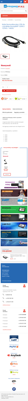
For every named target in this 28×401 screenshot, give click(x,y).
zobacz (7, 174)
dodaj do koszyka (10, 90)
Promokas (14, 6)
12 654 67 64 (9, 295)
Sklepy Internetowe (5, 396)
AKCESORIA (10, 20)
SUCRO (7, 398)
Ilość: (3, 87)
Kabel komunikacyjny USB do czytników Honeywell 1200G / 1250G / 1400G (17, 256)
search (26, 10)
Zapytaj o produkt (19, 112)
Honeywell (7, 68)
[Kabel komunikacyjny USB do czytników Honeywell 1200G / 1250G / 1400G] (14, 42)
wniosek (23, 98)
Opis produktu (6, 109)
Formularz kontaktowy (6, 280)
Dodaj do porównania (6, 94)
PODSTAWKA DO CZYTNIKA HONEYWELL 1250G (5, 154)
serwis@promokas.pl (7, 329)
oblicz (10, 98)
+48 (9, 298)
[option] (14, 42)
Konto (21, 1)
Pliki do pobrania (7, 112)
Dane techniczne (17, 109)
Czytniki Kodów (18, 20)
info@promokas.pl (6, 305)
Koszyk (27, 0)
